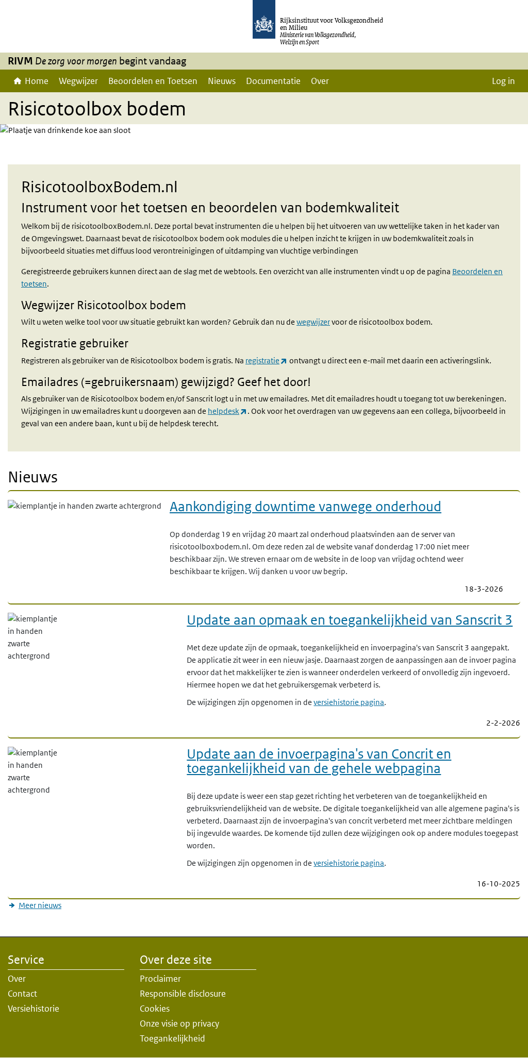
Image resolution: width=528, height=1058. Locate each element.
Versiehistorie (33, 1008)
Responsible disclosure (183, 993)
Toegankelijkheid (172, 1038)
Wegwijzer (78, 81)
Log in (503, 81)
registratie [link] (262, 360)
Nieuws (222, 81)
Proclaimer (160, 978)
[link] (332, 509)
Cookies (155, 1008)
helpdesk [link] (223, 411)
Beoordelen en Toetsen (152, 81)
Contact (22, 993)
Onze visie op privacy (179, 1023)
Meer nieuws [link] (40, 905)
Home (36, 81)
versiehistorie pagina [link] (349, 702)
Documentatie (273, 81)
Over (320, 81)
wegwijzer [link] (313, 322)
